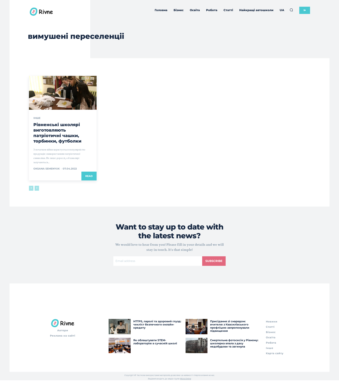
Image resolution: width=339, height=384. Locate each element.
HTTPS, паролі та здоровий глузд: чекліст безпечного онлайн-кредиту (157, 324)
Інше (36, 118)
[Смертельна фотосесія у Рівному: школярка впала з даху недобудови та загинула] (197, 345)
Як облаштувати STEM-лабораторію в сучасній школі (155, 341)
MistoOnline (185, 378)
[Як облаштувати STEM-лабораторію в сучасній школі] (120, 345)
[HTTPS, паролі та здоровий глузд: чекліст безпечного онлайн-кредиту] (120, 326)
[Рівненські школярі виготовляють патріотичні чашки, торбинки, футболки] (63, 93)
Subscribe (213, 261)
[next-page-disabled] (37, 188)
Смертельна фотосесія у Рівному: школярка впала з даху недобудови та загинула (234, 343)
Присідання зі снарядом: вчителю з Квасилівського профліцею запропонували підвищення (229, 326)
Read (89, 176)
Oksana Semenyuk (46, 168)
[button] (291, 10)
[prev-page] (31, 188)
